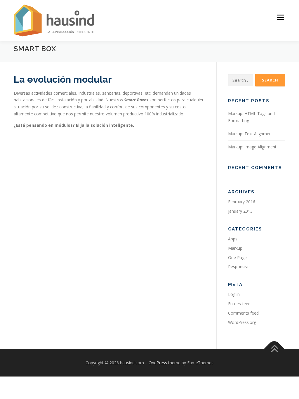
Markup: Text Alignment (250, 133)
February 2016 (241, 201)
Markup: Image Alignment (252, 147)
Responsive (239, 266)
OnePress (158, 362)
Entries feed (239, 303)
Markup (235, 248)
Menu (280, 17)
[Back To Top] (274, 349)
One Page (237, 257)
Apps (232, 239)
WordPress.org (242, 322)
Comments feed (243, 313)
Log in (234, 294)
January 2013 (240, 211)
